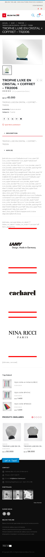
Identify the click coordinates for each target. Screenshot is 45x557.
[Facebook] (38, 8)
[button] (4, 15)
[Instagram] (41, 8)
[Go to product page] (7, 384)
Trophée (12, 112)
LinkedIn (12, 119)
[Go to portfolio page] (7, 494)
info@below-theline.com (17, 478)
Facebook (4, 119)
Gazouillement (8, 119)
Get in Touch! (11, 460)
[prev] (37, 80)
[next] (41, 80)
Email (21, 119)
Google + (17, 119)
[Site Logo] (13, 15)
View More (37, 502)
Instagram (8, 513)
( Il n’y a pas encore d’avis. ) (21, 91)
